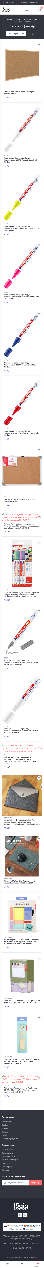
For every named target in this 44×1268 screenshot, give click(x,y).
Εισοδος (5, 1125)
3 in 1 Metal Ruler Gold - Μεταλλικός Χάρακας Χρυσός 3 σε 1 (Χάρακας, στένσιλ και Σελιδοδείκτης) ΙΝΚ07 (22, 1061)
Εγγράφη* (35, 1183)
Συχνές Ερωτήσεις (9, 1156)
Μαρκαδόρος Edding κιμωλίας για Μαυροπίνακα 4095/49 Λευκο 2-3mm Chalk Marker (20, 160)
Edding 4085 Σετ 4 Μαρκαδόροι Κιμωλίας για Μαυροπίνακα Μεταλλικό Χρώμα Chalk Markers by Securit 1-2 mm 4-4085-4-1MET (21, 594)
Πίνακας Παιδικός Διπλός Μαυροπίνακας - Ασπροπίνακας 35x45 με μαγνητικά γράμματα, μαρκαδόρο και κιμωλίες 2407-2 (21, 526)
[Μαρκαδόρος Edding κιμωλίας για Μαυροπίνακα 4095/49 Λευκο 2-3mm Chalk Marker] (22, 129)
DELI (5, 497)
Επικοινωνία (6, 1122)
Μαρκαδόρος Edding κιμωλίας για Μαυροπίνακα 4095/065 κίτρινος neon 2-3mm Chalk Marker (21, 228)
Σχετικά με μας (7, 1149)
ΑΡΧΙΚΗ (9, 19)
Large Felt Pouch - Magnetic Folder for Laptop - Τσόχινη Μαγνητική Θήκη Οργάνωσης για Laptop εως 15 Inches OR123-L (22, 822)
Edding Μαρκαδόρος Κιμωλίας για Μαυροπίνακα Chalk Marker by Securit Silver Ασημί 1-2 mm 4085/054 (21, 662)
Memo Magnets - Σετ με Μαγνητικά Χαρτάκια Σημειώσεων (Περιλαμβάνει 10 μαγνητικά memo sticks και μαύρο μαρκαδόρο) (21, 942)
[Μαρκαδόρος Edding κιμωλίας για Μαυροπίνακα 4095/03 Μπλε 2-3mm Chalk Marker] (22, 334)
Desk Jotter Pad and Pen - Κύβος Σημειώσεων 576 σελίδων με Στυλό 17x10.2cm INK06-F (22, 1002)
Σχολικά (18, 19)
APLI (5, 755)
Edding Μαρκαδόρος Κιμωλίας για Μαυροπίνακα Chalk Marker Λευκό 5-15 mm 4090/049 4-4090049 (21, 731)
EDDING (6, 155)
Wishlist (5, 1135)
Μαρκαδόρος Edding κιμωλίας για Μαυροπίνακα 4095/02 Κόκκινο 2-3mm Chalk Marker (21, 433)
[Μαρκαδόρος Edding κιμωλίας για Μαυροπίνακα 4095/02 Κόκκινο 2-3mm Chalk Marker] (22, 402)
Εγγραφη (5, 1128)
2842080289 (9, 2)
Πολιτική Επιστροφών (10, 1160)
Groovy (6, 1085)
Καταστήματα (7, 1153)
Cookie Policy (6, 1163)
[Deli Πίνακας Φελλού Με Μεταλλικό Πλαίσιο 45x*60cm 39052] (22, 471)
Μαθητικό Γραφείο (30, 19)
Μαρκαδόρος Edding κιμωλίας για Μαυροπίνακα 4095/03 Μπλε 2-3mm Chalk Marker (20, 365)
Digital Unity (33, 1257)
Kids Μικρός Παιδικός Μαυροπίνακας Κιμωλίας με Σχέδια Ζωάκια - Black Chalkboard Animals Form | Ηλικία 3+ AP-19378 (20, 760)
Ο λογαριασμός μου (9, 1132)
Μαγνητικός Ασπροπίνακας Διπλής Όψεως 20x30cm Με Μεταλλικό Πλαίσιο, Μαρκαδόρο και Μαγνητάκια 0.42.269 (21, 1090)
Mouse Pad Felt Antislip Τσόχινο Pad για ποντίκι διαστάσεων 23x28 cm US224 (19, 882)
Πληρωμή (5, 1170)
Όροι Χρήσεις (7, 1167)
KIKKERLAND (8, 817)
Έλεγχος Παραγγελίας (31, 2)
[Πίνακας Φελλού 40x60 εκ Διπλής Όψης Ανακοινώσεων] (22, 65)
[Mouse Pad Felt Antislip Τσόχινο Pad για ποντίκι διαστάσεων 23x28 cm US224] (22, 856)
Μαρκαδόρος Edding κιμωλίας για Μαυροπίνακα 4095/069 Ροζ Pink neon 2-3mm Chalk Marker (22, 297)
